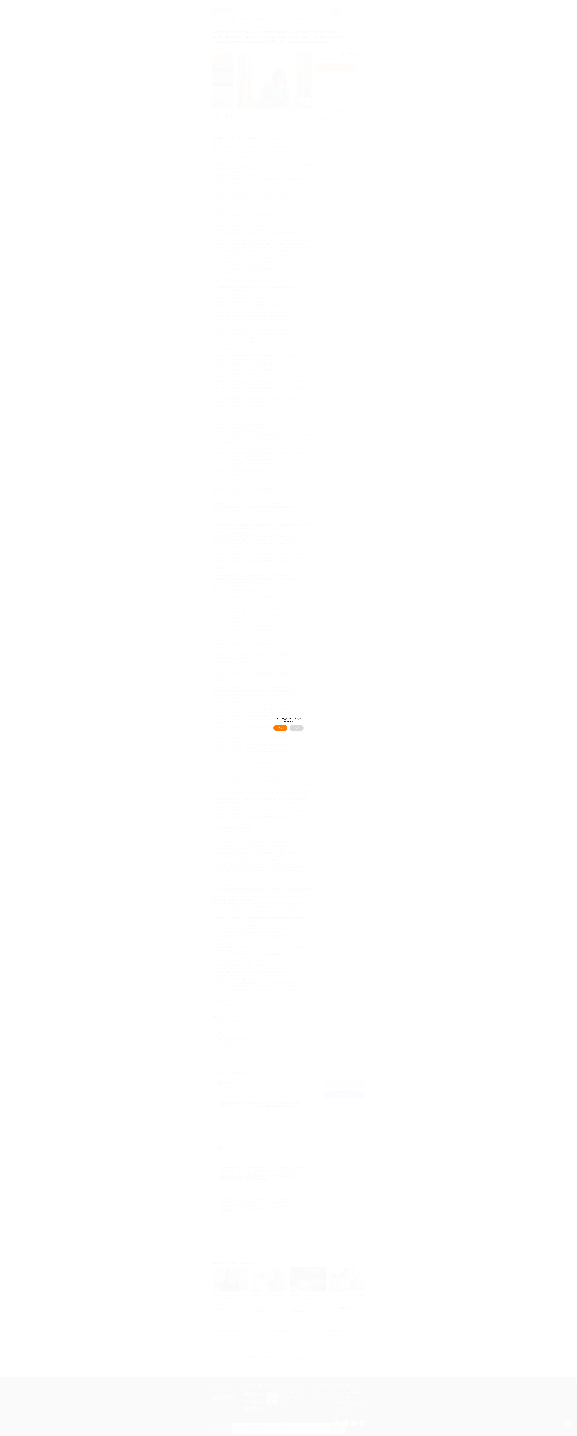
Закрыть (273, 730)
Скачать (304, 731)
